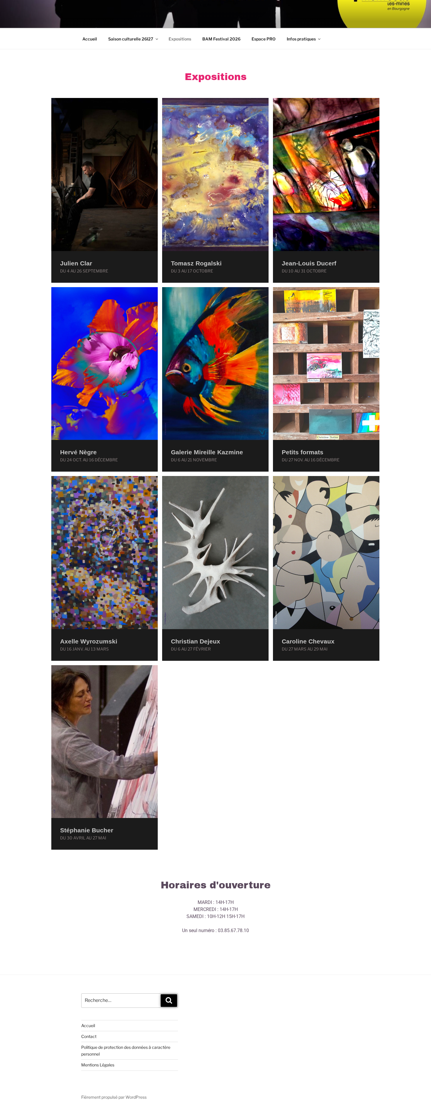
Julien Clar (76, 263)
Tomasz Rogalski (196, 263)
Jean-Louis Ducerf (309, 263)
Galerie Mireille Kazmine (207, 452)
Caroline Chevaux (308, 641)
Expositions (180, 38)
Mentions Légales (97, 1064)
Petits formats (302, 452)
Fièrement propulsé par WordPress (114, 1097)
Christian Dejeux (195, 641)
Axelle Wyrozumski (88, 641)
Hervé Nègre (78, 452)
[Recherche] (169, 1000)
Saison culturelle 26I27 (130, 38)
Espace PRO (264, 38)
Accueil (89, 38)
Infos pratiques (301, 38)
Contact (88, 1036)
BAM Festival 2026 (221, 38)
